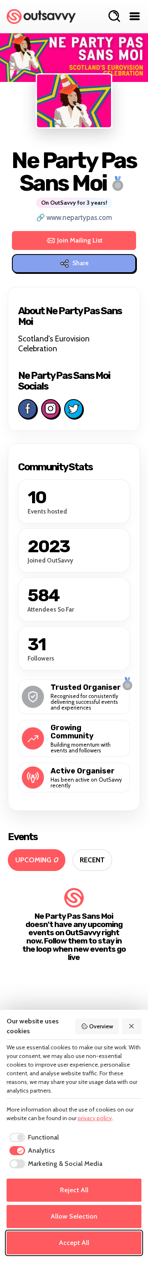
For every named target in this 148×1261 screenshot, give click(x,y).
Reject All (74, 1190)
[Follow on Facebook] (27, 409)
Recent (92, 860)
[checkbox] (33, 1137)
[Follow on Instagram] (50, 409)
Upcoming (36, 860)
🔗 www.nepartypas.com (74, 217)
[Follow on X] (73, 409)
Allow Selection (74, 1216)
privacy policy (95, 1118)
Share (80, 263)
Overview (101, 1026)
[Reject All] (132, 1026)
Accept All (74, 1243)
